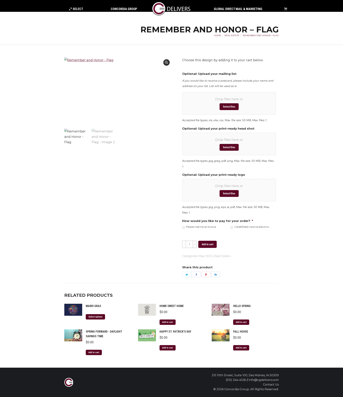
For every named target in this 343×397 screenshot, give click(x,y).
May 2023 (206, 256)
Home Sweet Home (172, 306)
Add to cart (207, 244)
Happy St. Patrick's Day (175, 331)
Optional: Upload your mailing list (209, 74)
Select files (229, 106)
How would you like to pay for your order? (217, 221)
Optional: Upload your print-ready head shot (218, 128)
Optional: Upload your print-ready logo (213, 174)
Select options (95, 317)
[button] (166, 62)
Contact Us (271, 384)
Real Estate (222, 256)
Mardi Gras (93, 306)
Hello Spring (242, 306)
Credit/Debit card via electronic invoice (252, 227)
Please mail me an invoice (201, 227)
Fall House (240, 331)
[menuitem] (76, 9)
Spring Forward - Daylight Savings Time (104, 334)
